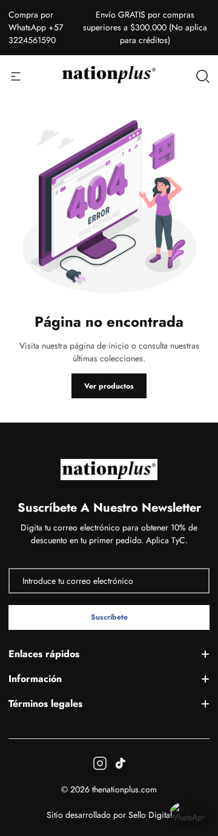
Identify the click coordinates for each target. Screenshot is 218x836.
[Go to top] (196, 770)
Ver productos (109, 386)
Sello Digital (150, 815)
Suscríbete (109, 617)
